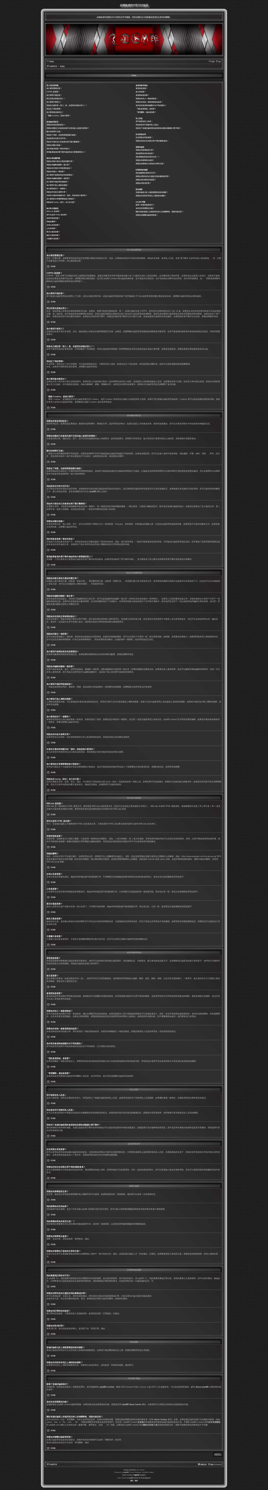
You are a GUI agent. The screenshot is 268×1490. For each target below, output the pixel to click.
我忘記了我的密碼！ (54, 109)
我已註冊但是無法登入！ (56, 98)
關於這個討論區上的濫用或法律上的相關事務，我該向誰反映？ (159, 212)
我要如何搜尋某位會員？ (145, 160)
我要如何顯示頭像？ (54, 145)
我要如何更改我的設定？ (56, 125)
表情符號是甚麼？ (53, 218)
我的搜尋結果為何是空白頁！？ (148, 157)
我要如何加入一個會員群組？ (147, 98)
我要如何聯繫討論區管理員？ (147, 215)
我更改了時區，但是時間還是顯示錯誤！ (62, 135)
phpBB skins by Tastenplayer (140, 1478)
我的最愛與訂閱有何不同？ (146, 173)
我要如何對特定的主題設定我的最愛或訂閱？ (153, 176)
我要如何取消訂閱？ (143, 183)
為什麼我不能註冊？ (54, 95)
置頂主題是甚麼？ (53, 232)
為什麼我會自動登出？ (55, 112)
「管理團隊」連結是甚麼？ (146, 112)
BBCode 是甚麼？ (54, 211)
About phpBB (202, 1387)
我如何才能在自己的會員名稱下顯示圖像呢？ (64, 142)
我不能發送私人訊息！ (144, 121)
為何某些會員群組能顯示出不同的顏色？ (151, 105)
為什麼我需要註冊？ (54, 88)
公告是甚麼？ (52, 228)
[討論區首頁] (134, 39)
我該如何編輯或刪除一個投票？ (58, 178)
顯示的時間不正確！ (54, 131)
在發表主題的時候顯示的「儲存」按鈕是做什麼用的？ (67, 195)
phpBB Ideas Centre (131, 1404)
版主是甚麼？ (141, 92)
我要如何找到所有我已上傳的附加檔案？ (151, 196)
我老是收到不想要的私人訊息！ (148, 125)
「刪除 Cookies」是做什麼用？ (59, 115)
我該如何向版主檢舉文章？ (57, 192)
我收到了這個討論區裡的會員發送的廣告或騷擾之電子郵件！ (159, 128)
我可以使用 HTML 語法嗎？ (57, 215)
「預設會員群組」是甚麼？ (146, 109)
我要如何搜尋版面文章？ (145, 150)
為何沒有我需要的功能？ (145, 208)
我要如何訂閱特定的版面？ (146, 180)
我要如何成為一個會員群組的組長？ (149, 102)
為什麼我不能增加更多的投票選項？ (60, 175)
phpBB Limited (107, 1387)
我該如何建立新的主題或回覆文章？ (60, 161)
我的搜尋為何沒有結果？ (145, 153)
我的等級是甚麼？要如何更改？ (58, 148)
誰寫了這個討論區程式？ (145, 205)
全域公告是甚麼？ (53, 225)
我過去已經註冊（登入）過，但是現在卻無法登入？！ (67, 105)
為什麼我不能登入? (54, 102)
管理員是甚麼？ (142, 88)
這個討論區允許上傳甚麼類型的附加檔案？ (152, 192)
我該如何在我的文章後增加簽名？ (59, 168)
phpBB (92, 491)
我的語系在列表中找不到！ (57, 138)
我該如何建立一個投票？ (56, 171)
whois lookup (160, 1419)
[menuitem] (50, 62)
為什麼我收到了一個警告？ (57, 188)
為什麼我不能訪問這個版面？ (58, 182)
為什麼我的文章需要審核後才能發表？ (61, 199)
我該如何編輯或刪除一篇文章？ (58, 165)
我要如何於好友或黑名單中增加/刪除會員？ (152, 141)
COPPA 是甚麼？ (53, 92)
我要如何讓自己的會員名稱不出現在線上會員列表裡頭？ (68, 128)
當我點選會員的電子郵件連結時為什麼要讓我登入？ (66, 152)
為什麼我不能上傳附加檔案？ (58, 185)
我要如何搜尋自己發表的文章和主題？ (150, 164)
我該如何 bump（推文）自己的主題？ (61, 202)
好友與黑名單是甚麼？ (144, 137)
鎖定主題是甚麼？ (53, 235)
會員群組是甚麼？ (142, 95)
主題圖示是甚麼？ (53, 239)
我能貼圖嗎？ (52, 221)
